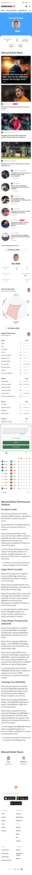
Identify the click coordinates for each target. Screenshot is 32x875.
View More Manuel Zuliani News (10, 245)
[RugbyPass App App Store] (10, 798)
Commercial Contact (19, 854)
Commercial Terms (7, 860)
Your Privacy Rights (16, 438)
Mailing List (19, 820)
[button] (30, 10)
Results (3, 820)
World (17, 834)
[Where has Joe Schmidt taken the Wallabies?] (16, 70)
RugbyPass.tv (19, 817)
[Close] (29, 426)
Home (3, 814)
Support (18, 850)
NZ (17, 837)
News (3, 10)
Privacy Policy (5, 850)
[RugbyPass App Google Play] (22, 798)
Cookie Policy (5, 857)
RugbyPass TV (22, 10)
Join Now (18, 814)
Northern (18, 827)
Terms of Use (5, 853)
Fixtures (4, 817)
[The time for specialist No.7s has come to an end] (16, 98)
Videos (3, 827)
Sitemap (4, 831)
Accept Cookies (16, 447)
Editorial (18, 858)
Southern (18, 830)
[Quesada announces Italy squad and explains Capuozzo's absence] (16, 126)
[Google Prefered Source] (16, 803)
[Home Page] (8, 6)
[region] (16, 437)
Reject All (16, 442)
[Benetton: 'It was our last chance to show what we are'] (16, 154)
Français (18, 841)
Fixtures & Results (11, 10)
